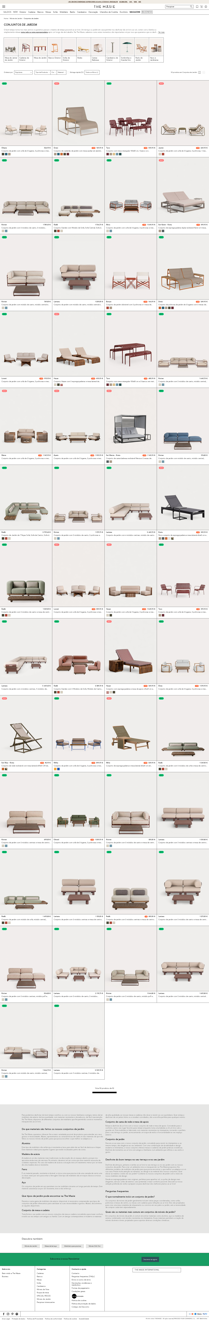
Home (6, 18)
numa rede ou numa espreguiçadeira (34, 32)
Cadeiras (31, 12)
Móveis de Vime (43, 1289)
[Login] (206, 6)
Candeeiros (82, 12)
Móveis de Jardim (44, 1299)
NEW (15, 12)
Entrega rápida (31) (76, 72)
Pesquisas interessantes (46, 1302)
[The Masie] (104, 7)
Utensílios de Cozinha (109, 12)
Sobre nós (6, 1269)
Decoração (93, 12)
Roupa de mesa (43, 1293)
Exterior (23, 12)
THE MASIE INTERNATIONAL (147, 1270)
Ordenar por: (8, 72)
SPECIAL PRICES (44, 1296)
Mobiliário (64, 12)
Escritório (124, 12)
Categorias (41, 1269)
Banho (72, 12)
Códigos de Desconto (80, 1307)
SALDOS (7, 12)
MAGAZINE (135, 12)
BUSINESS (147, 12)
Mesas (48, 12)
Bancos (40, 12)
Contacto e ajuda (79, 1269)
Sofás (55, 12)
